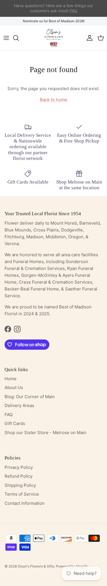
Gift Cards (15, 423)
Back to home (53, 99)
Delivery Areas (19, 405)
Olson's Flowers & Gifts (36, 566)
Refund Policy (19, 476)
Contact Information (25, 503)
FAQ (9, 414)
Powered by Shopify (72, 566)
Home (11, 378)
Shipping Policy (20, 485)
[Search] (19, 38)
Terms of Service (22, 494)
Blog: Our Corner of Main (30, 396)
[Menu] (6, 38)
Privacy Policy (19, 467)
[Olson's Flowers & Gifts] (53, 38)
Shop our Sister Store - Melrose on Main (45, 432)
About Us (14, 387)
